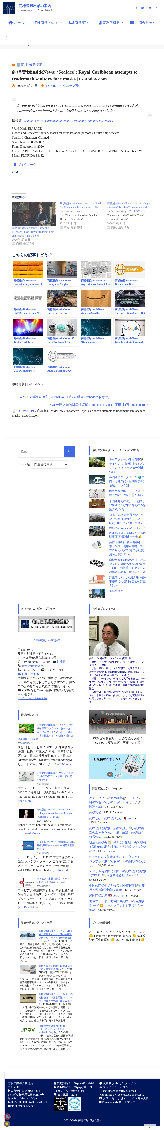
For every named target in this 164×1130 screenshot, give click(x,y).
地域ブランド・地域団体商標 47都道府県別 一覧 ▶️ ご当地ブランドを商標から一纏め (116, 905)
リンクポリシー (128, 1083)
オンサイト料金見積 (33, 698)
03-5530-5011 (19, 1102)
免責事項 (108, 1083)
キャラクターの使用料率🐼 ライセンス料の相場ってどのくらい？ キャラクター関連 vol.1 (116, 802)
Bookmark (107, 1102)
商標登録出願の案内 (35, 6)
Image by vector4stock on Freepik (124, 1094)
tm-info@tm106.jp (22, 1105)
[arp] (157, 7)
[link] (7, 37)
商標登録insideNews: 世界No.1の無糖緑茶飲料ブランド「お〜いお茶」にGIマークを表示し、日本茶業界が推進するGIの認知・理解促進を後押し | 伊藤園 (45, 732)
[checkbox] (7, 1124)
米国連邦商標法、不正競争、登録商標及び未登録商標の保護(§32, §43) (127, 505)
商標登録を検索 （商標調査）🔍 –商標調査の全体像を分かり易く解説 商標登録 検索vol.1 (116, 832)
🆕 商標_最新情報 (29, 64)
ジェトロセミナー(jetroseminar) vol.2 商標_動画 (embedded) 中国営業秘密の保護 (56, 845)
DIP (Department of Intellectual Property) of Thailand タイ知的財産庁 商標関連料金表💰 (127, 532)
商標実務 (95, 812)
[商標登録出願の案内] (9, 7)
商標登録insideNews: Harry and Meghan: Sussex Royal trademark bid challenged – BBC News (33, 231)
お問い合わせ (30, 674)
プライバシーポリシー (116, 1087)
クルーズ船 (71, 85)
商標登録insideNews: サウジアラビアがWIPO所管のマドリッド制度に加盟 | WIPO (55, 776)
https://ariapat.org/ (32, 665)
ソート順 (24, 464)
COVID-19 (53, 85)
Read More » (63, 764)
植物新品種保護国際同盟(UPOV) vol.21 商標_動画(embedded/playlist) (52, 1029)
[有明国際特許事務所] (46, 624)
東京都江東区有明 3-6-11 (25, 1090)
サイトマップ (126, 1102)
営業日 (61, 661)
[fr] (150, 7)
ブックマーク (27, 164)
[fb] (136, 7)
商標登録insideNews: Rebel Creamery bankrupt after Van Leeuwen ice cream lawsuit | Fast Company (55, 813)
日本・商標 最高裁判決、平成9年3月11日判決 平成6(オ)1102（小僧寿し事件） (126, 519)
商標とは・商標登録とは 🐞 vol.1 (111, 818)
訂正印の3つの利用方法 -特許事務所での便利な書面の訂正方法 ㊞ (127, 581)
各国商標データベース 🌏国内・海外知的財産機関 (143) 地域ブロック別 (126, 481)
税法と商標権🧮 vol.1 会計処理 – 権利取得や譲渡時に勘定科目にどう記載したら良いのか (117, 847)
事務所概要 (116, 591)
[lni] (142, 7)
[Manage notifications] (7, 1116)
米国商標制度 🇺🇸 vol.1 (104, 895)
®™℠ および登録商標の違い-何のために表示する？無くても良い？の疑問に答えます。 (117, 861)
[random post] (28, 935)
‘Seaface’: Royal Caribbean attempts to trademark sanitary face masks (68, 120)
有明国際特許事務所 (46, 640)
